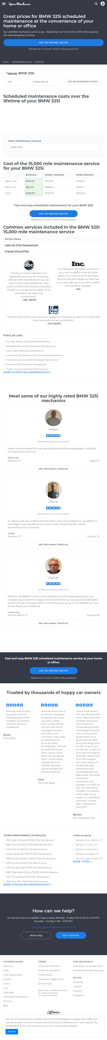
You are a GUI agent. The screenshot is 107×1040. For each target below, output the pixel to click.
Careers (7, 979)
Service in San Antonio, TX (89, 840)
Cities (6, 983)
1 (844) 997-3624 (40, 927)
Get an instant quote (53, 42)
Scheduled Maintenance (16, 996)
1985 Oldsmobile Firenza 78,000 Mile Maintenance (32, 872)
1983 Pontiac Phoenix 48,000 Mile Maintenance (30, 858)
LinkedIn (77, 986)
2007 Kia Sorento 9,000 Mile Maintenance (27, 876)
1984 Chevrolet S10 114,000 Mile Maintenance (29, 844)
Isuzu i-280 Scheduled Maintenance (24, 350)
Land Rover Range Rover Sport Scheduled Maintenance (35, 355)
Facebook (78, 982)
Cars (5, 988)
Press (6, 970)
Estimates (8, 992)
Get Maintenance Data (83, 81)
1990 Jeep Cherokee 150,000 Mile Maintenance (30, 840)
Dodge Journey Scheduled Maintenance (27, 369)
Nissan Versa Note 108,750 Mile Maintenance (29, 854)
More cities (81, 861)
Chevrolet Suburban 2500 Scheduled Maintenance (32, 360)
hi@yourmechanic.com (63, 927)
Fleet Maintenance (13, 975)
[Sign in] (102, 3)
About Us (8, 966)
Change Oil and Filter (17, 251)
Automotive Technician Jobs (87, 966)
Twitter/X (77, 991)
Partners (7, 1001)
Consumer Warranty (48, 966)
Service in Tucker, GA (87, 844)
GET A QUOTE (71, 935)
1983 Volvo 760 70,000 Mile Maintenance (27, 881)
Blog (5, 1005)
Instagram (78, 995)
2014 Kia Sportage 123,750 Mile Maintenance (29, 867)
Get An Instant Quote (53, 213)
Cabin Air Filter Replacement (21, 245)
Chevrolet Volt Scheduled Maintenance (26, 364)
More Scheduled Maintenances (26, 372)
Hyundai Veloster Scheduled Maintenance (27, 341)
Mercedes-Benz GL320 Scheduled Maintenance (30, 346)
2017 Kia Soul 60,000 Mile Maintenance (26, 863)
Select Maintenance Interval (24, 141)
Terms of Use (45, 983)
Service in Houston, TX (87, 854)
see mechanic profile (53, 468)
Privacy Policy (45, 975)
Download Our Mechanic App (88, 970)
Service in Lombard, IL (87, 849)
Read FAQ (36, 935)
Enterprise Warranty (48, 970)
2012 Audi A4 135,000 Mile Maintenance (26, 849)
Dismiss (12, 1031)
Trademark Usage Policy (51, 979)
